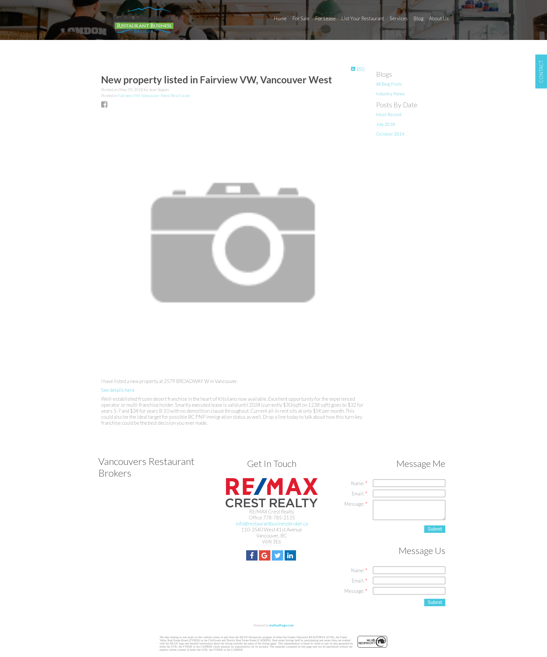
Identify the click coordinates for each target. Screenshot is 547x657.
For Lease (325, 18)
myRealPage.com (281, 625)
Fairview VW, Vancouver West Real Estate (154, 95)
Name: (358, 483)
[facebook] (252, 556)
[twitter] (278, 556)
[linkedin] (291, 556)
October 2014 (390, 133)
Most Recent (389, 114)
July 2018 (385, 124)
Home (280, 18)
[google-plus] (265, 556)
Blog (418, 18)
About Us (439, 18)
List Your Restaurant (362, 18)
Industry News (390, 93)
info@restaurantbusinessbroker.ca (272, 524)
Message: (354, 504)
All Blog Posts (389, 83)
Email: (358, 494)
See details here (117, 390)
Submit (435, 529)
